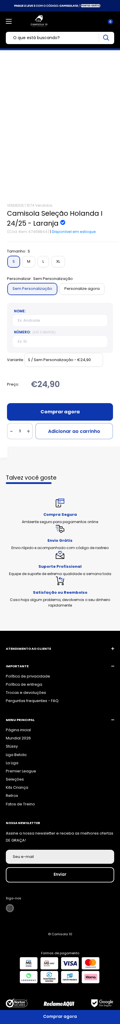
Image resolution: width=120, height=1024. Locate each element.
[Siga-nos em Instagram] (10, 908)
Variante (15, 360)
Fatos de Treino (20, 804)
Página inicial (18, 730)
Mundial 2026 (18, 738)
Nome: (20, 311)
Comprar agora (60, 411)
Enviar (60, 874)
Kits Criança (17, 787)
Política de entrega (24, 684)
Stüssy (12, 746)
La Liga (12, 763)
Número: (35, 332)
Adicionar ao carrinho (74, 431)
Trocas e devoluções (26, 692)
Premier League (21, 771)
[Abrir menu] (9, 21)
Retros (12, 795)
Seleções (15, 779)
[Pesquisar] (106, 38)
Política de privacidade (28, 676)
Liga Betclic (16, 754)
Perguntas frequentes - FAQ (32, 700)
